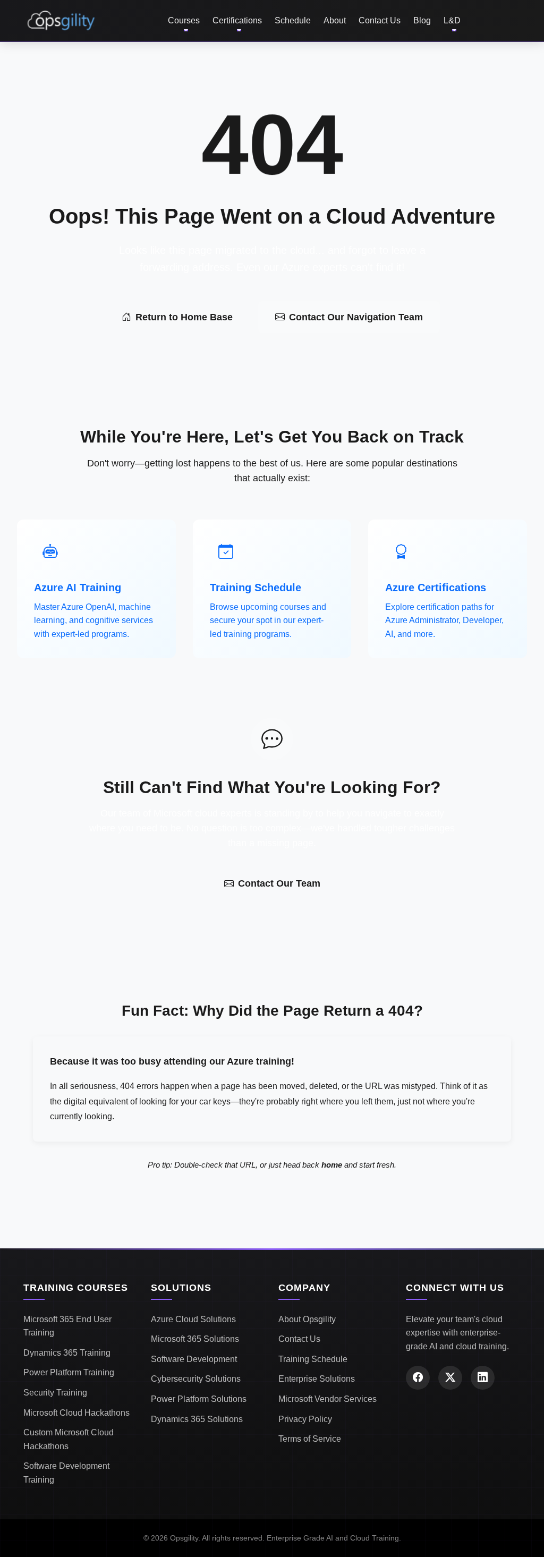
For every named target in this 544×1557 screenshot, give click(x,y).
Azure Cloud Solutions (193, 1319)
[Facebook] (418, 1378)
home (331, 1164)
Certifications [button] (237, 20)
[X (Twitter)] (450, 1378)
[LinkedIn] (483, 1378)
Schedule (293, 20)
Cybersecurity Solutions (196, 1378)
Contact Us (380, 20)
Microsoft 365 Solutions (195, 1338)
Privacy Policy (305, 1419)
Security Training (55, 1392)
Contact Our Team (279, 883)
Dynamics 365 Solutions (197, 1419)
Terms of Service (309, 1438)
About (335, 20)
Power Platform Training (68, 1372)
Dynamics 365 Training (66, 1352)
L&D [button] (452, 20)
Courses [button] (184, 20)
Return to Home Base (184, 317)
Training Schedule (312, 1359)
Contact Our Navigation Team (356, 317)
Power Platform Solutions (198, 1398)
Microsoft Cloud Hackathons (76, 1412)
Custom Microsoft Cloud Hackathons (68, 1439)
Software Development (194, 1359)
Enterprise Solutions (316, 1378)
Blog (422, 20)
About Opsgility (307, 1319)
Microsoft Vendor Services (327, 1398)
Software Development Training (66, 1472)
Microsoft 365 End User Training (67, 1326)
